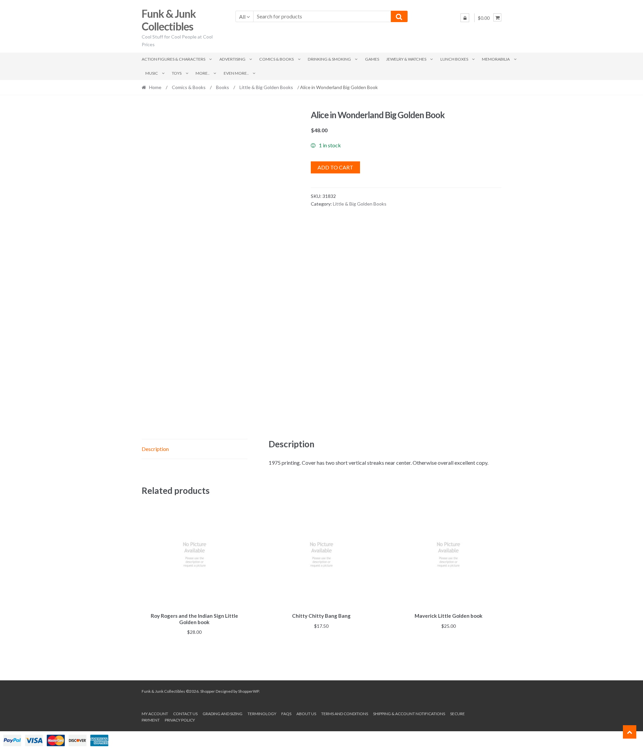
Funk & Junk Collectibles (169, 20)
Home (155, 87)
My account (155, 713)
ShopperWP (248, 691)
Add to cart (335, 167)
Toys (177, 73)
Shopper (207, 691)
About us (306, 713)
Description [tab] (155, 449)
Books (222, 87)
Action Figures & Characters (173, 59)
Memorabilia (496, 59)
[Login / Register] (464, 17)
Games (372, 59)
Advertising (232, 59)
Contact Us (185, 713)
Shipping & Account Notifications (409, 713)
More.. (203, 73)
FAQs (286, 713)
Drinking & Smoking (329, 59)
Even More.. (236, 73)
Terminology (261, 713)
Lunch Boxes (454, 59)
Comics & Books (276, 59)
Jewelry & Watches (406, 59)
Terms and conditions (344, 713)
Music (151, 73)
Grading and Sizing (222, 713)
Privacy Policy (180, 720)
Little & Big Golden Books (266, 87)
